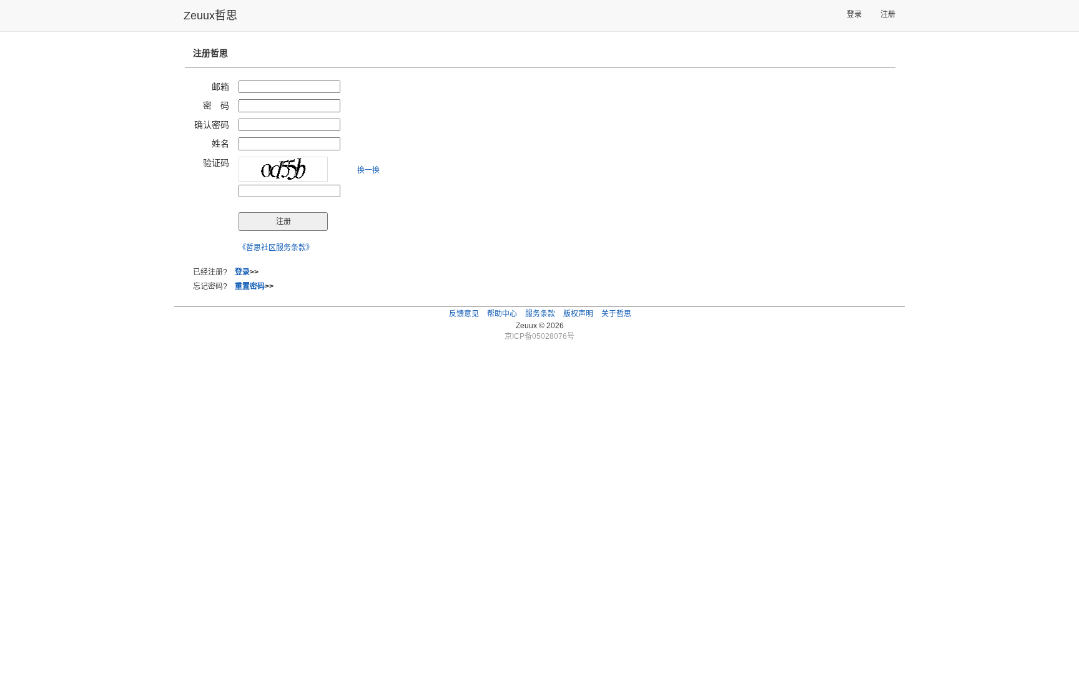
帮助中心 (502, 314)
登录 (854, 14)
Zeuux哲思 (210, 15)
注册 (887, 14)
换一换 (368, 170)
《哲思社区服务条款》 (276, 247)
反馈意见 (464, 314)
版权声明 (578, 314)
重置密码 (250, 286)
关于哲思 (616, 314)
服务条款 (540, 314)
